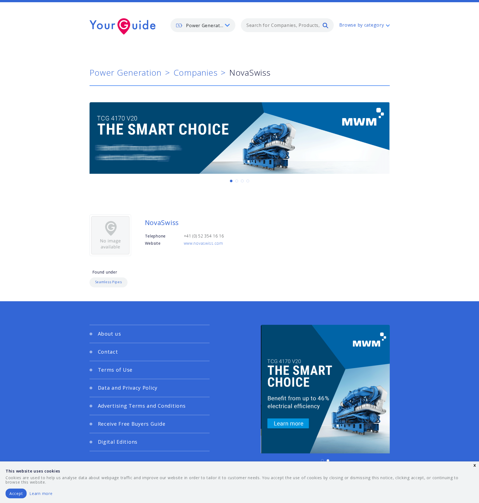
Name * (135, 258)
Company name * (262, 258)
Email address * (144, 285)
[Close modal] (346, 217)
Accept (16, 493)
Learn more (40, 493)
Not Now (185, 315)
